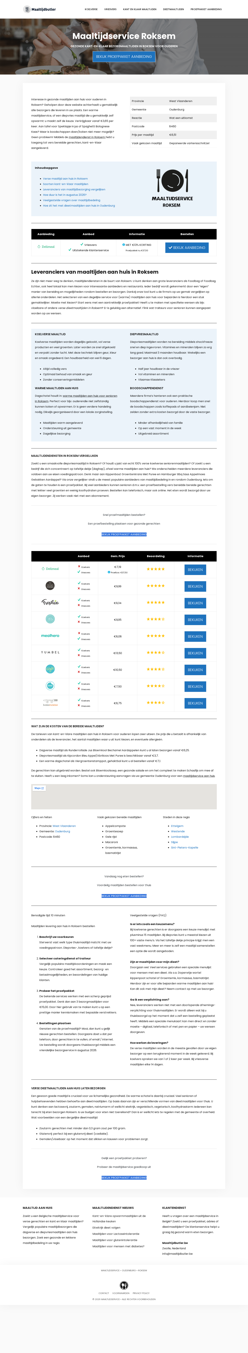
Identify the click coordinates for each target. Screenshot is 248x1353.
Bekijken (195, 569)
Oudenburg (62, 831)
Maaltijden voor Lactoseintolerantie (115, 1234)
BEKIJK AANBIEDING (188, 247)
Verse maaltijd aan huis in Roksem (65, 179)
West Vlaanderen (64, 826)
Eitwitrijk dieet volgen (106, 1228)
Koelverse (91, 9)
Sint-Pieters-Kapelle (184, 848)
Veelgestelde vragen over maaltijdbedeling (71, 200)
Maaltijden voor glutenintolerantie (114, 1240)
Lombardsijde (180, 837)
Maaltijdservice (110, 1270)
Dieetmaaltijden (173, 9)
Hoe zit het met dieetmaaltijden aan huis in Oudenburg (79, 206)
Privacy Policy (141, 1293)
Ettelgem (177, 826)
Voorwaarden (120, 1293)
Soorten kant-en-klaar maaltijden (65, 184)
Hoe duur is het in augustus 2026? (65, 195)
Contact (104, 1293)
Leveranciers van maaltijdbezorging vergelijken (74, 189)
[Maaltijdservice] (40, 9)
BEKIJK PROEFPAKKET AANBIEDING (124, 56)
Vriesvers (110, 9)
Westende (178, 831)
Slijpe (174, 842)
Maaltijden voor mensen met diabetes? (118, 1246)
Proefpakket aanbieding (206, 9)
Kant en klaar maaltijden (139, 9)
